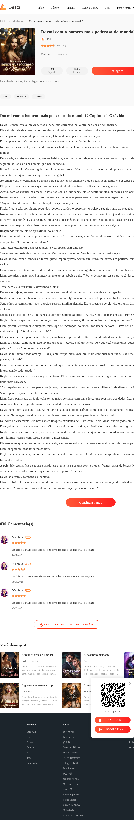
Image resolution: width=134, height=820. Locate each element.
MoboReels (68, 810)
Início (3, 21)
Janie (86, 661)
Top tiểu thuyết (70, 752)
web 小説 (68, 789)
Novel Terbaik (70, 800)
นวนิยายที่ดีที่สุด (71, 805)
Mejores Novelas (71, 779)
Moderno (18, 21)
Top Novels (68, 731)
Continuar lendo (90, 502)
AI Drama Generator (73, 815)
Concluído (32, 763)
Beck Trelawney (30, 661)
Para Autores (30, 740)
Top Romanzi (69, 768)
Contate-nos (31, 750)
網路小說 (68, 773)
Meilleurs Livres (71, 784)
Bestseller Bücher (71, 747)
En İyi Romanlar (71, 758)
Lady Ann (27, 691)
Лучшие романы (71, 794)
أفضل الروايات (70, 763)
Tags (29, 758)
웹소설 (66, 742)
